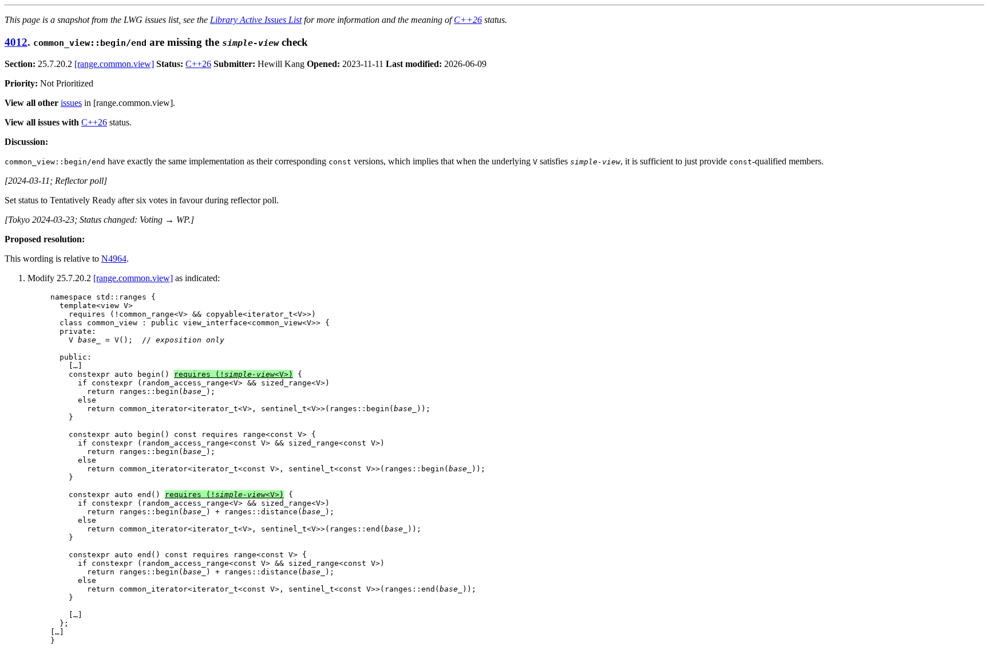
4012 (16, 42)
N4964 (113, 258)
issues (71, 103)
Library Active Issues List (256, 20)
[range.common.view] (114, 64)
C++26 (468, 20)
